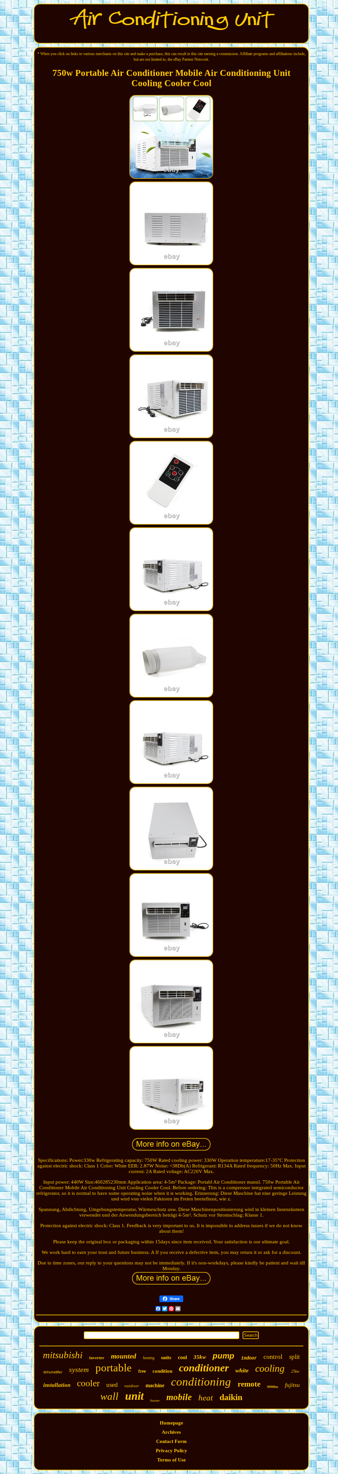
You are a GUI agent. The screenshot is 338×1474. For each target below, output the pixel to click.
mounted (123, 1356)
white (242, 1370)
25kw (295, 1371)
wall (109, 1396)
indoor (249, 1357)
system (79, 1369)
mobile (179, 1397)
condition (162, 1371)
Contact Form (171, 1441)
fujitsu (292, 1385)
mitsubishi (63, 1355)
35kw (199, 1357)
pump (223, 1355)
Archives (171, 1432)
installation (56, 1385)
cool (182, 1357)
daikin (231, 1397)
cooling (270, 1368)
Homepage (171, 1422)
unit (134, 1396)
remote (249, 1384)
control (273, 1356)
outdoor (131, 1385)
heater (155, 1400)
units (166, 1357)
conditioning (201, 1381)
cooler (88, 1383)
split (294, 1356)
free (142, 1371)
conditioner (204, 1368)
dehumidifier (52, 1372)
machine (155, 1385)
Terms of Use (171, 1459)
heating (148, 1358)
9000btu (272, 1387)
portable (113, 1368)
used (112, 1384)
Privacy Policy (171, 1450)
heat (205, 1397)
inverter (96, 1357)
